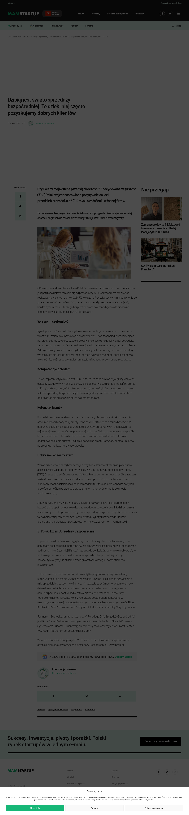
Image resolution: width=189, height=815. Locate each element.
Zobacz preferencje (154, 808)
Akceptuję (35, 808)
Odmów (94, 808)
